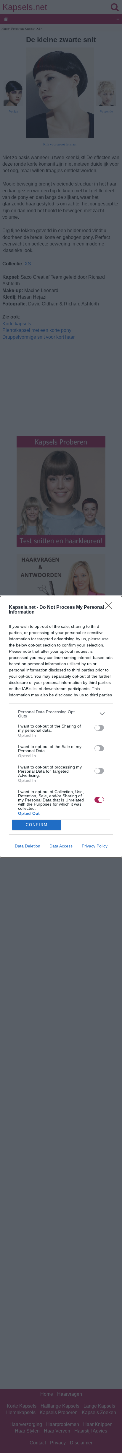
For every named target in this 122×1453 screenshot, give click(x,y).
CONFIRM (37, 825)
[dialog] (61, 726)
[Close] (110, 607)
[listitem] (61, 714)
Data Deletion (27, 846)
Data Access (61, 846)
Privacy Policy (94, 846)
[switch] (99, 728)
